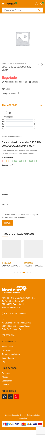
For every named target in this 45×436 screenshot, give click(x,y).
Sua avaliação (7, 157)
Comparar (36, 82)
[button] (14, 272)
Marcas (5, 377)
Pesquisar (39, 10)
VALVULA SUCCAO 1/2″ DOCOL (16, 266)
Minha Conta (7, 346)
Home (4, 64)
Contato (5, 384)
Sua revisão (7, 165)
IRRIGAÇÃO (20, 64)
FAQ (4, 362)
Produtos (11, 64)
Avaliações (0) (9, 105)
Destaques (7, 350)
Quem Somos (8, 358)
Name (5, 195)
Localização (7, 381)
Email (5, 205)
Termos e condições (11, 354)
